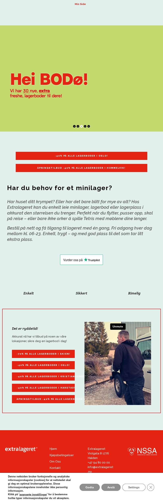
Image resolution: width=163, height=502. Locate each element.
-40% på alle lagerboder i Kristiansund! (46, 376)
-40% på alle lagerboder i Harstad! (46, 388)
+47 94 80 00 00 (99, 462)
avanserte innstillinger (33, 494)
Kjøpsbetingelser (61, 455)
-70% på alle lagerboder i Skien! (43, 354)
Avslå (111, 487)
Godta (89, 487)
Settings (134, 487)
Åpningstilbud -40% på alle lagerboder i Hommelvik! (81, 168)
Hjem (53, 449)
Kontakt (55, 468)
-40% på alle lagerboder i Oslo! (81, 156)
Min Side (80, 4)
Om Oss (55, 461)
